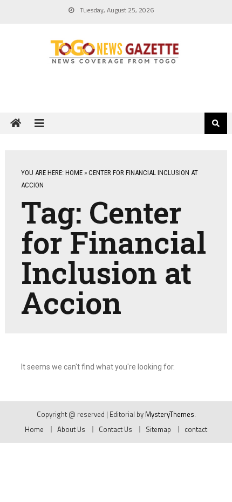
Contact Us (115, 429)
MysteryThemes (169, 414)
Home (74, 173)
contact (196, 429)
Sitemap (158, 429)
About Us (71, 429)
